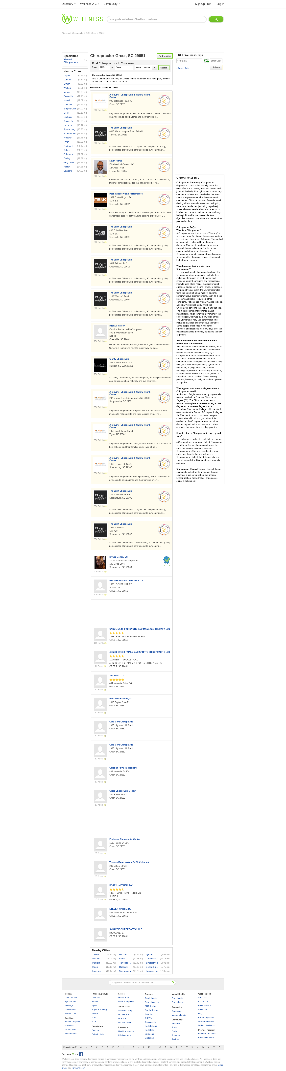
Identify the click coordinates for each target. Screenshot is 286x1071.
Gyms (94, 1005)
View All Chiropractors (71, 61)
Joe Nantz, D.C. (117, 675)
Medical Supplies (126, 1001)
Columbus (68, 154)
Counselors (177, 1011)
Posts (174, 1027)
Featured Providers (206, 1034)
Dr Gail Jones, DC (118, 557)
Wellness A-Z (88, 3)
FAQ (200, 1013)
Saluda (67, 150)
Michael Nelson (117, 326)
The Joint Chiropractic (120, 128)
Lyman (67, 84)
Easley (67, 158)
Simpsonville (70, 108)
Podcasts (176, 1035)
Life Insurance (124, 1035)
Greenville (68, 96)
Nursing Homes (125, 1022)
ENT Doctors (150, 1006)
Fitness (95, 1001)
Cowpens (68, 171)
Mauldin (67, 100)
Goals (174, 1031)
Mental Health (178, 994)
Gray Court (69, 162)
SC (87, 33)
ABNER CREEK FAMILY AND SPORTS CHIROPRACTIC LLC (139, 652)
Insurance (123, 1027)
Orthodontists (98, 1034)
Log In (220, 3)
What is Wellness (206, 1021)
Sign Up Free (203, 3)
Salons (95, 1013)
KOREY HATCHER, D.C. (121, 885)
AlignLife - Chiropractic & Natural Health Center (129, 96)
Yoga (94, 1021)
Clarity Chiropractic (119, 359)
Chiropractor (78, 33)
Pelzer (67, 166)
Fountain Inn (69, 133)
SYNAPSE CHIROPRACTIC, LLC (125, 929)
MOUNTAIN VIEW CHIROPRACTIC (126, 580)
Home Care (123, 1014)
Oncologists (150, 1022)
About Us (202, 997)
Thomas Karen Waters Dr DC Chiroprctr (129, 862)
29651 (102, 33)
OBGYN (148, 1018)
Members (176, 1023)
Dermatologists (152, 1002)
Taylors (67, 75)
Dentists (95, 1030)
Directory (67, 3)
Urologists (149, 1038)
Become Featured (206, 1038)
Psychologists (178, 1002)
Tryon (66, 142)
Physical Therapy (99, 1009)
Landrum (68, 125)
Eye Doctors (70, 1001)
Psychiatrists (177, 998)
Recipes (175, 1039)
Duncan (67, 79)
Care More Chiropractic (121, 721)
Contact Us (203, 1001)
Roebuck (68, 117)
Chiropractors (71, 997)
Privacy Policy (183, 68)
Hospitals (69, 1026)
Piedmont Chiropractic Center (124, 839)
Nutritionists (70, 1009)
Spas (94, 1017)
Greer (94, 33)
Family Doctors (151, 1010)
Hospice (122, 1018)
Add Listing (165, 56)
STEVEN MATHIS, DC (120, 909)
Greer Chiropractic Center (122, 791)
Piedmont (68, 146)
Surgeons (149, 1034)
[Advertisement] (122, 43)
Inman (67, 92)
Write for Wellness (206, 1025)
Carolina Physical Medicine (123, 768)
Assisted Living (125, 1010)
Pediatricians (151, 1026)
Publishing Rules (206, 1017)
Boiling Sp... (69, 121)
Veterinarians (71, 1034)
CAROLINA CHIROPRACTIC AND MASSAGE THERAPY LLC (139, 629)
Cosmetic (96, 997)
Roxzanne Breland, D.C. (121, 698)
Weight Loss (70, 1013)
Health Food (123, 997)
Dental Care (97, 1026)
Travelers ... (69, 104)
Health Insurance (126, 1031)
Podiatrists (149, 1030)
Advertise (202, 1009)
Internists (149, 1014)
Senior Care (124, 1006)
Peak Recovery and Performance (126, 194)
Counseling (177, 1007)
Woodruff (68, 137)
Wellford (67, 88)
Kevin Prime (115, 161)
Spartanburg (69, 129)
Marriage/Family (179, 1015)
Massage (69, 1005)
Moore (67, 113)
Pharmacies (70, 1030)
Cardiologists (151, 998)
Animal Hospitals (72, 1022)
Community (110, 3)
